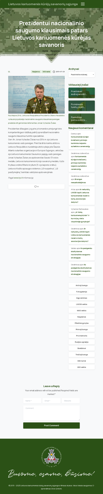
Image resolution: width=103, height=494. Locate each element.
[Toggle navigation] (82, 4)
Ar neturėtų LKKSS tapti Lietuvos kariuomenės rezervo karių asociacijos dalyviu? (80, 195)
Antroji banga (82, 285)
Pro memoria (81, 335)
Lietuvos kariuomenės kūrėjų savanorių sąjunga (43, 4)
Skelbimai (81, 348)
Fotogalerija (81, 291)
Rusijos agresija (81, 342)
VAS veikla (81, 367)
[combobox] (81, 74)
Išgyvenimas (81, 298)
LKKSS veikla (81, 304)
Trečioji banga (81, 354)
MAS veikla (81, 310)
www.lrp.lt (18, 177)
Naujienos (56, 51)
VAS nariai (81, 361)
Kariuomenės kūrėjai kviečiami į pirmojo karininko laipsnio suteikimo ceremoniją (79, 162)
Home (45, 51)
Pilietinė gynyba (82, 323)
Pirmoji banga (82, 329)
